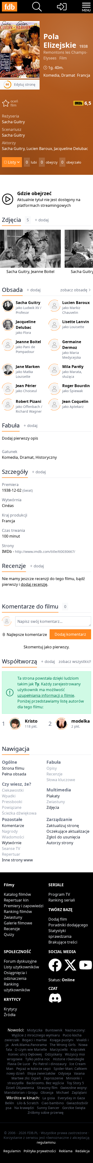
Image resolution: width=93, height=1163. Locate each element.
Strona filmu (13, 768)
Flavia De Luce (18, 1064)
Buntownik (53, 1030)
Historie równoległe (68, 1059)
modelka (80, 721)
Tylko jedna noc (37, 1059)
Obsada (12, 289)
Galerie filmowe (18, 923)
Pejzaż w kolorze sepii (33, 1068)
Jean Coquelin (75, 401)
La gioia (48, 1098)
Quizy (9, 934)
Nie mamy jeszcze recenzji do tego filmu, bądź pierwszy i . (43, 581)
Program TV (59, 894)
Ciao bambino (52, 1103)
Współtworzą (19, 661)
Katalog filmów (17, 894)
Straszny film (47, 1087)
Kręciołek (78, 1049)
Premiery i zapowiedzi (23, 905)
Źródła (10, 1014)
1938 (83, 46)
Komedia (51, 75)
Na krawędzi (24, 1107)
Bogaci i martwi (34, 1040)
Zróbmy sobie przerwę (45, 1112)
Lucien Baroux (76, 302)
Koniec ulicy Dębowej (25, 1054)
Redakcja (82, 1151)
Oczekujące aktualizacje (67, 831)
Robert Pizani (28, 401)
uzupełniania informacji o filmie (45, 695)
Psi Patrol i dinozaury (50, 1064)
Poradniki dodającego (68, 925)
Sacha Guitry (17, 271)
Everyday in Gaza (71, 1098)
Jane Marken (28, 366)
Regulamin (12, 1151)
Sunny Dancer (48, 1107)
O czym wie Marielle (31, 1049)
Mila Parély (72, 366)
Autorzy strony (59, 842)
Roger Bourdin (76, 385)
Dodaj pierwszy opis (20, 438)
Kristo (31, 721)
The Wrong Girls (63, 1044)
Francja (83, 75)
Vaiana (79, 1073)
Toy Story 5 (75, 1083)
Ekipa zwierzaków (41, 1073)
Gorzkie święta (73, 1107)
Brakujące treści (62, 942)
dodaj (43, 220)
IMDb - (38, 551)
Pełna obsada (14, 774)
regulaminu (46, 1142)
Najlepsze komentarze (27, 634)
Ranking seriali (61, 900)
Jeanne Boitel (42, 271)
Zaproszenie (53, 1078)
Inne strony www (17, 860)
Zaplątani (79, 1092)
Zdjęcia (11, 220)
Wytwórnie (11, 842)
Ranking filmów (18, 911)
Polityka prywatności (40, 1151)
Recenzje (14, 566)
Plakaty (53, 796)
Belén (9, 1103)
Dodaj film (57, 919)
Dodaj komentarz (70, 634)
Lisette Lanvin (75, 321)
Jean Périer (26, 385)
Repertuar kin (16, 900)
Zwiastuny (13, 917)
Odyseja (64, 1073)
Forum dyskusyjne (20, 961)
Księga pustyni (61, 1040)
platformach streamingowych (44, 205)
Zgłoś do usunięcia (63, 837)
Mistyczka (34, 1030)
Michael (62, 1092)
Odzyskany (53, 1054)
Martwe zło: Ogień (26, 1078)
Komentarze (13, 825)
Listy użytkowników (21, 967)
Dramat (68, 75)
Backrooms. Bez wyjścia (45, 1083)
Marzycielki (59, 1049)
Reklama (65, 1151)
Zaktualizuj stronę (62, 825)
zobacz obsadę (73, 290)
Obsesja (47, 1092)
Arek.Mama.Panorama (29, 1044)
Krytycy (10, 1009)
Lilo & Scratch (28, 1103)
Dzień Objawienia (20, 1087)
